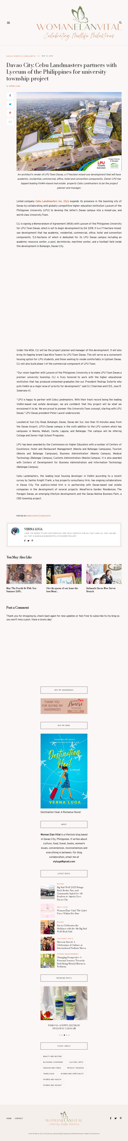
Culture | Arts (65, 938)
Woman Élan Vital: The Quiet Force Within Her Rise (72, 912)
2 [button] (62, 1035)
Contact (19, 1118)
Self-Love (62, 907)
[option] (64, 1009)
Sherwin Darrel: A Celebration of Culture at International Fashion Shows (71, 945)
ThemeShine (95, 1134)
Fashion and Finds (52, 1068)
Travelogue (48, 1074)
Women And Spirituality (72, 1074)
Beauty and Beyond (52, 1056)
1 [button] (59, 1035)
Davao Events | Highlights (20, 56)
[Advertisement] (69, 275)
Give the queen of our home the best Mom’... (62, 590)
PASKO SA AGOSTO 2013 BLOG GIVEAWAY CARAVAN (64, 1027)
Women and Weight (52, 1085)
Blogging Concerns (53, 1062)
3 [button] (64, 1035)
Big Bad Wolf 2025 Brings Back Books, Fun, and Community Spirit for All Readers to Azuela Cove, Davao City (70, 893)
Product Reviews (75, 1068)
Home (9, 1118)
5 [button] (69, 1035)
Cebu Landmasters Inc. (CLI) (52, 201)
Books (60, 884)
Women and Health (52, 1080)
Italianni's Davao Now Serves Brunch (101, 590)
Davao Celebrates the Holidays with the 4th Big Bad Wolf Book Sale (72, 928)
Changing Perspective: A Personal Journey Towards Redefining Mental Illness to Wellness (71, 962)
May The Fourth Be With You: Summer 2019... (21, 590)
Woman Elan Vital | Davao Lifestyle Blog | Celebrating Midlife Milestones (59, 1134)
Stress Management (68, 954)
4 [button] (66, 1035)
